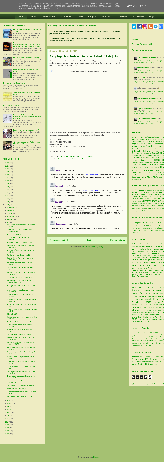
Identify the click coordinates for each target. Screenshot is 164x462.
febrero (9, 412)
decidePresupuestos (140, 276)
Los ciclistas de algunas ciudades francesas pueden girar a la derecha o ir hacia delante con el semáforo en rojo (27, 45)
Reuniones (144, 208)
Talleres (150, 177)
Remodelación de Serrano (149, 272)
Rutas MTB (154, 208)
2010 (7, 422)
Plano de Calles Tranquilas (149, 203)
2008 (7, 428)
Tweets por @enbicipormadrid (142, 44)
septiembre (11, 216)
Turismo (159, 177)
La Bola (141, 304)
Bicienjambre (156, 141)
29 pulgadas (136, 223)
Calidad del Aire (107, 17)
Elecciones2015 (138, 255)
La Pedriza (157, 304)
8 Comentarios (89, 156)
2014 (7, 199)
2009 (7, 425)
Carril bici (151, 146)
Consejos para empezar (142, 153)
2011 (7, 419)
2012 (7, 205)
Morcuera (137, 310)
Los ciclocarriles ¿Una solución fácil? (26, 130)
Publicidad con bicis (146, 173)
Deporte (150, 155)
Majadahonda (149, 307)
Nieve (151, 167)
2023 (7, 172)
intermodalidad (136, 179)
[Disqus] (87, 198)
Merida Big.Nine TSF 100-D (16, 389)
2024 (7, 169)
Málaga (148, 339)
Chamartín (150, 249)
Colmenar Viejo (149, 296)
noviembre (11, 210)
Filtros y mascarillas (143, 228)
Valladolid (135, 343)
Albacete (135, 333)
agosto (9, 219)
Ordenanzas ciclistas (153, 170)
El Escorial (138, 299)
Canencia (136, 293)
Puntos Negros (150, 206)
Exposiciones (145, 157)
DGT (160, 153)
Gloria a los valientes (14, 234)
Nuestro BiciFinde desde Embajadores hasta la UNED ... (20, 343)
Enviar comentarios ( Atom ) (92, 247)
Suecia (154, 364)
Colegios (152, 17)
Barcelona (154, 333)
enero (9, 415)
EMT (160, 251)
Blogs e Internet (139, 144)
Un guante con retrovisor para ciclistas (20, 396)
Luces (160, 228)
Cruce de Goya (153, 196)
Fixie (151, 228)
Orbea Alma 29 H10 (13, 314)
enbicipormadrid (138, 211)
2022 (7, 175)
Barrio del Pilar (137, 246)
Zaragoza (143, 345)
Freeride (135, 162)
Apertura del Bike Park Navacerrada (19, 242)
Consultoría (123, 17)
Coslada (160, 296)
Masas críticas (138, 167)
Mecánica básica (146, 230)
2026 (7, 163)
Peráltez (134, 203)
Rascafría (141, 315)
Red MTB (158, 173)
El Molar (147, 299)
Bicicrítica (146, 141)
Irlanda (134, 362)
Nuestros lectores (64, 159)
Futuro (141, 162)
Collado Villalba (137, 296)
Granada (159, 337)
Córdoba (135, 337)
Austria (152, 356)
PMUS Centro (157, 266)
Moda (147, 167)
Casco (160, 146)
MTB (144, 165)
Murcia (143, 339)
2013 (7, 202)
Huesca (134, 339)
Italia (139, 362)
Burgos (135, 335)
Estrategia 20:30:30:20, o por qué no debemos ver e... (19, 230)
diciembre (10, 207)
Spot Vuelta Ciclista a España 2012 (19, 322)
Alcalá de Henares (142, 287)
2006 (7, 434)
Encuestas (147, 198)
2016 (7, 193)
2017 (7, 190)
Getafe (148, 302)
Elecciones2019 (149, 255)
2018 (7, 187)
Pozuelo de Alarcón (154, 312)
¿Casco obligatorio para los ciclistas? (20, 277)
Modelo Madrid (137, 263)
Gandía (148, 337)
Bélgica (157, 356)
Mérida (153, 339)
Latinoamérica (148, 362)
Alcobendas (157, 287)
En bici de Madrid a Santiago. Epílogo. (26, 58)
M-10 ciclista (145, 257)
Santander (143, 340)
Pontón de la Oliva (138, 312)
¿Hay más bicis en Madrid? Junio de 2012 (21, 386)
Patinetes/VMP (138, 17)
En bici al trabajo (66, 17)
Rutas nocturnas (147, 175)
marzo (9, 409)
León (139, 339)
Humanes (135, 304)
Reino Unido (145, 364)
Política (135, 173)
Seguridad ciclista (139, 177)
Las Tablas (136, 257)
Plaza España (159, 270)
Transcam (135, 321)
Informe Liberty (136, 201)
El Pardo (155, 299)
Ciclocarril (137, 151)
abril (8, 406)
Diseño (158, 155)
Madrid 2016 (155, 257)
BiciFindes (148, 192)
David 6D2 (141, 78)
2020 (7, 181)
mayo (9, 403)
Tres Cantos (144, 321)
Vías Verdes (136, 345)
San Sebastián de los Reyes (149, 317)
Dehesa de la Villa (150, 251)
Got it (143, 6)
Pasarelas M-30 (142, 268)
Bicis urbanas (144, 226)
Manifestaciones (153, 165)
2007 (7, 431)
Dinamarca (138, 359)
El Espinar (142, 337)
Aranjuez (138, 290)
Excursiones (136, 157)
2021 (7, 178)
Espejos (134, 228)
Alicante (141, 333)
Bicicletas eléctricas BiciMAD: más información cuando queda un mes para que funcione (27, 117)
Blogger (96, 457)
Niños (157, 167)
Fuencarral (157, 255)
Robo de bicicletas (79, 159)
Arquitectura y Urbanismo (146, 139)
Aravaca (153, 244)
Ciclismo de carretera (145, 149)
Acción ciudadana (139, 190)
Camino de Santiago (148, 335)
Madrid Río (138, 259)
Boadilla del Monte (153, 290)
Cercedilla (146, 293)
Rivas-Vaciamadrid (151, 315)
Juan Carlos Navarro (144, 108)
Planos (80, 17)
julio (8, 222)
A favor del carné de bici (11, 105)
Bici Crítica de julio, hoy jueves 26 (18, 255)
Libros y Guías (137, 165)
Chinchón (156, 293)
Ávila (149, 345)
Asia (142, 357)
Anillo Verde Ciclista (141, 244)
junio (9, 400)
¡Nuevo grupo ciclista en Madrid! (14, 83)
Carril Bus (142, 146)
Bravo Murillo (158, 247)
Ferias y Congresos (142, 160)
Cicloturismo (149, 151)
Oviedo (158, 339)
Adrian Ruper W (143, 68)
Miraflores (159, 307)
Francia (157, 359)
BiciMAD (33, 17)
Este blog (21, 17)
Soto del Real (144, 319)
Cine (158, 151)
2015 (7, 196)
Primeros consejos (48, 17)
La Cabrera (149, 304)
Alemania (136, 357)
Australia (147, 356)
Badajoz (147, 333)
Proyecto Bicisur (138, 206)
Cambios (152, 226)
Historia (147, 162)
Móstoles (146, 310)
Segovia (150, 340)
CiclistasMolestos (153, 194)
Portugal (135, 364)
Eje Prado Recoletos (150, 253)
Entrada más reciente (59, 240)
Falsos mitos (155, 157)
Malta (157, 362)
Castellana (142, 249)
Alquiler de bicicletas (139, 137)
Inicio (89, 240)
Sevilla (156, 340)
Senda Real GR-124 (143, 274)
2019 (7, 184)
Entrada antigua (117, 240)
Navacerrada (156, 310)
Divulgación (92, 17)
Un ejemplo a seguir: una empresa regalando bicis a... (19, 281)
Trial (154, 177)
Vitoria (140, 343)
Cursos (155, 153)
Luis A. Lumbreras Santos (146, 57)
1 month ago (150, 62)
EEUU (149, 359)
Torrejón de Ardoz (156, 319)
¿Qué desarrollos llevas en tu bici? (19, 334)
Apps (134, 139)
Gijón (153, 337)
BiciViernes (157, 192)
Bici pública (137, 141)
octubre (10, 213)
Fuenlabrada (138, 302)
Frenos (155, 228)
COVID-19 (150, 144)
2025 (7, 166)
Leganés (137, 307)
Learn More (132, 6)
